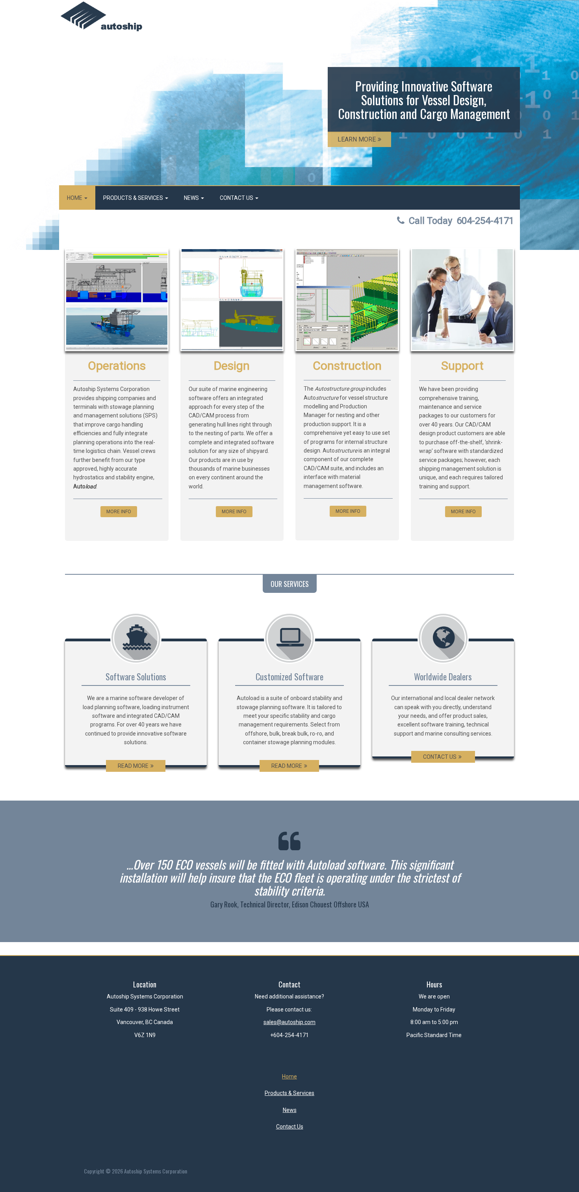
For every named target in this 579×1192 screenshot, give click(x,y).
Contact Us (237, 198)
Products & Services (133, 198)
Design (232, 365)
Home (75, 198)
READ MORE (133, 766)
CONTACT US (440, 757)
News (192, 198)
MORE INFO (118, 511)
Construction (347, 365)
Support (462, 365)
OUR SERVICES (290, 584)
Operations (117, 365)
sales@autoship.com (289, 1022)
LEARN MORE (357, 139)
